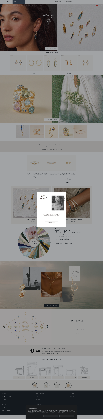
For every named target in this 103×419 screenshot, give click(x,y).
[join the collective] (51, 209)
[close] (65, 193)
